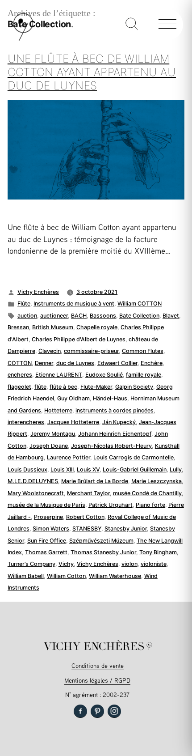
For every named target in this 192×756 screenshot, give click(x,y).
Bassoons (103, 315)
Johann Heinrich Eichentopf (114, 433)
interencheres (26, 422)
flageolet (19, 386)
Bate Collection (139, 315)
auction (27, 315)
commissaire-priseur (91, 351)
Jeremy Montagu (52, 433)
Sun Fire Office (46, 540)
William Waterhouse (115, 576)
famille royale (143, 374)
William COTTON (139, 303)
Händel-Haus (110, 398)
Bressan (18, 327)
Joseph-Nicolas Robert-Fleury (111, 445)
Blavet (171, 315)
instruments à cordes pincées (114, 410)
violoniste (154, 564)
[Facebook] (80, 711)
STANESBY (86, 528)
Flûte (23, 303)
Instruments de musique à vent (73, 303)
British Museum (52, 327)
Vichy (66, 564)
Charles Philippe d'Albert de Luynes (78, 339)
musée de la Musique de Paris (46, 504)
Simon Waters (51, 528)
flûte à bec (63, 386)
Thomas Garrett (46, 552)
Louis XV (88, 469)
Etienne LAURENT (58, 374)
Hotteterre (58, 410)
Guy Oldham (73, 398)
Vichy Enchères (38, 292)
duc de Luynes (75, 363)
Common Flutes (142, 351)
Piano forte (150, 504)
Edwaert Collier (117, 363)
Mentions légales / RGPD (97, 680)
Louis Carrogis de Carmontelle (133, 457)
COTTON (20, 363)
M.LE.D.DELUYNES (33, 481)
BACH (79, 315)
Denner (44, 363)
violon (129, 564)
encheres (20, 374)
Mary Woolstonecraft (36, 493)
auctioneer (54, 315)
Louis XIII (62, 469)
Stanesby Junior (125, 528)
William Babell (26, 576)
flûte (40, 386)
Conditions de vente (97, 665)
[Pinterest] (97, 711)
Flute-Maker (96, 386)
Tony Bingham (158, 552)
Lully (176, 469)
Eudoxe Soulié (104, 374)
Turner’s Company (31, 564)
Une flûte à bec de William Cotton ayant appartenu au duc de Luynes (92, 72)
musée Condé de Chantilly (147, 493)
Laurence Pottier (68, 457)
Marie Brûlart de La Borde (94, 481)
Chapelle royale (96, 327)
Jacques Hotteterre (73, 422)
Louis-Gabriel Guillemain (135, 469)
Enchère (152, 363)
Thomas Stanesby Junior (103, 552)
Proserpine (48, 517)
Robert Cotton (85, 517)
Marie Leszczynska (156, 481)
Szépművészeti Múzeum (101, 540)
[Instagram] (114, 711)
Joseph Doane (48, 445)
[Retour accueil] (23, 38)
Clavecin (49, 351)
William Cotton (66, 576)
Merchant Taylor (88, 493)
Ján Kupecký (119, 422)
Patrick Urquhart (110, 504)
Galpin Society (134, 386)
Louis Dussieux (27, 469)
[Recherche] (131, 24)
